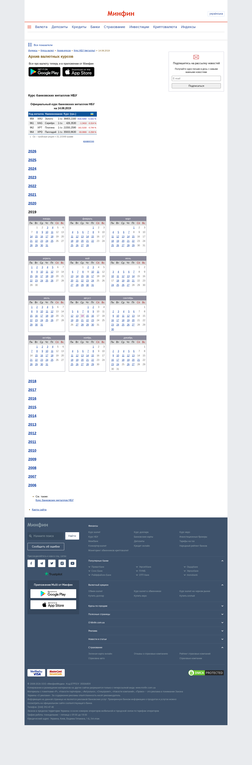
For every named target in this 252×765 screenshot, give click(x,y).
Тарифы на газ (187, 541)
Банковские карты (143, 537)
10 (47, 232)
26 (77, 245)
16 (41, 236)
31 (47, 245)
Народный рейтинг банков (193, 546)
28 (31, 245)
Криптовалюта (165, 27)
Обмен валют (95, 591)
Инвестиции (139, 27)
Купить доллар (96, 596)
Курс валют (94, 532)
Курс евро (184, 532)
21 (31, 241)
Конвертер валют (97, 546)
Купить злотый (187, 596)
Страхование (114, 27)
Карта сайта (39, 509)
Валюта (41, 27)
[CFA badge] (75, 673)
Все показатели (43, 45)
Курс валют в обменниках (147, 591)
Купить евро (140, 596)
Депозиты (59, 27)
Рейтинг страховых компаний (194, 653)
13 (82, 236)
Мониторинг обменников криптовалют (108, 550)
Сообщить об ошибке (46, 546)
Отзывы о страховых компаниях (151, 653)
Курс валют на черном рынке (194, 591)
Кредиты (79, 27)
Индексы (188, 27)
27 (82, 245)
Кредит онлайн (142, 546)
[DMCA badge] (206, 673)
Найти (72, 535)
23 (41, 241)
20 (82, 241)
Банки (95, 27)
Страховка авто (96, 658)
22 (36, 241)
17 (47, 236)
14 (31, 236)
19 (77, 241)
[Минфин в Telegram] (41, 563)
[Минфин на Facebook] (31, 563)
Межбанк (93, 541)
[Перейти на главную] (126, 14)
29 (36, 245)
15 (36, 236)
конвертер (88, 141)
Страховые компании (190, 658)
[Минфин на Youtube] (72, 563)
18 (52, 236)
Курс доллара (141, 532)
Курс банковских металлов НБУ (55, 500)
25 (52, 241)
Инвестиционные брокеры (193, 537)
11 (52, 232)
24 (47, 241)
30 (41, 245)
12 (77, 236)
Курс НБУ (93, 537)
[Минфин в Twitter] (52, 563)
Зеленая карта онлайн (100, 653)
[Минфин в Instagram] (62, 563)
